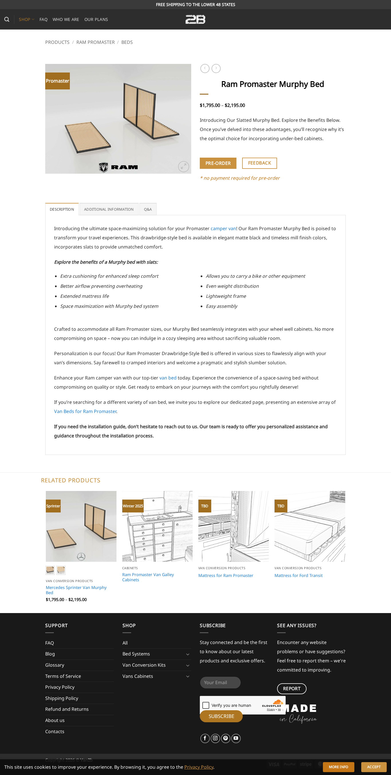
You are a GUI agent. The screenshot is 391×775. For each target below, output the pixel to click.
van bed (168, 378)
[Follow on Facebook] (205, 738)
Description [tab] (62, 209)
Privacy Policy (59, 687)
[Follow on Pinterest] (225, 738)
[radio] (61, 570)
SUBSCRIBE (221, 716)
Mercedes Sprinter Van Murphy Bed (76, 590)
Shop (24, 19)
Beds (127, 42)
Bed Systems (136, 654)
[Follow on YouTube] (236, 738)
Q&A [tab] (148, 209)
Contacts (54, 731)
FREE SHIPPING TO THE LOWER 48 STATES (195, 4)
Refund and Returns (67, 709)
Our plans (96, 19)
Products (57, 42)
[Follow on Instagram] (215, 738)
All (125, 643)
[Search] (6, 20)
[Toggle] (187, 654)
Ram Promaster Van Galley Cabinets (148, 577)
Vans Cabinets (138, 676)
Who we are (66, 19)
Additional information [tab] (109, 209)
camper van (223, 228)
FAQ (44, 19)
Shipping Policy (61, 698)
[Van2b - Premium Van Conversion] (195, 19)
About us (55, 720)
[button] (183, 166)
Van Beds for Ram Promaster (85, 411)
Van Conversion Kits (144, 665)
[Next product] (204, 68)
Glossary (54, 665)
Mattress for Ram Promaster (225, 575)
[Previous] (55, 119)
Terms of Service (63, 676)
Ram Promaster (95, 42)
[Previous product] (216, 68)
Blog (50, 654)
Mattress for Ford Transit (299, 575)
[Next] (181, 119)
